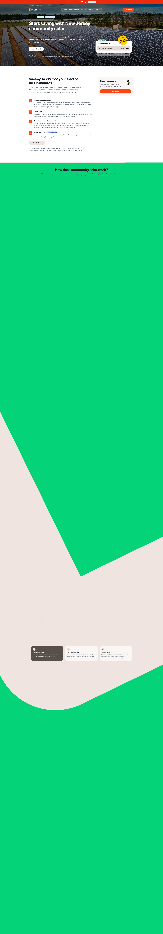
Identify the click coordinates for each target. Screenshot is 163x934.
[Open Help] (99, 9)
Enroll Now (35, 143)
